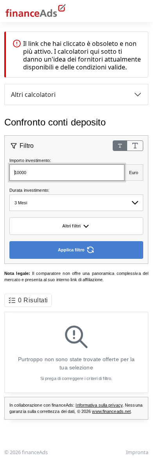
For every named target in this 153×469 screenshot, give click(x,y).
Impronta (137, 452)
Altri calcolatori (33, 94)
